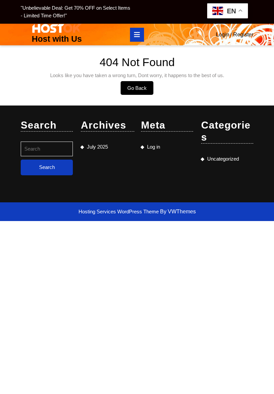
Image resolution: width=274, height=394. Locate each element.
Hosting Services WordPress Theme (119, 211)
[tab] (137, 35)
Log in (153, 147)
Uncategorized (223, 159)
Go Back (140, 90)
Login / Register (234, 34)
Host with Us (57, 38)
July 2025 (97, 147)
